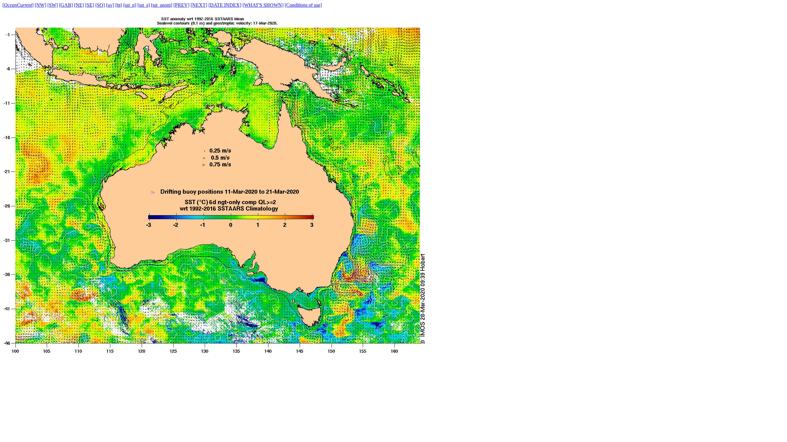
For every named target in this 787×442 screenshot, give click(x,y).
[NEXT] (199, 5)
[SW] (52, 5)
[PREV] (181, 5)
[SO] (100, 5)
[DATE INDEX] (224, 5)
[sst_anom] (161, 5)
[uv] (110, 5)
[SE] (89, 5)
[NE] (79, 5)
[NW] (40, 5)
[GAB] (66, 5)
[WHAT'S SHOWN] (263, 5)
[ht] (118, 5)
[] (18, 5)
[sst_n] (129, 5)
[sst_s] (143, 5)
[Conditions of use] (303, 5)
